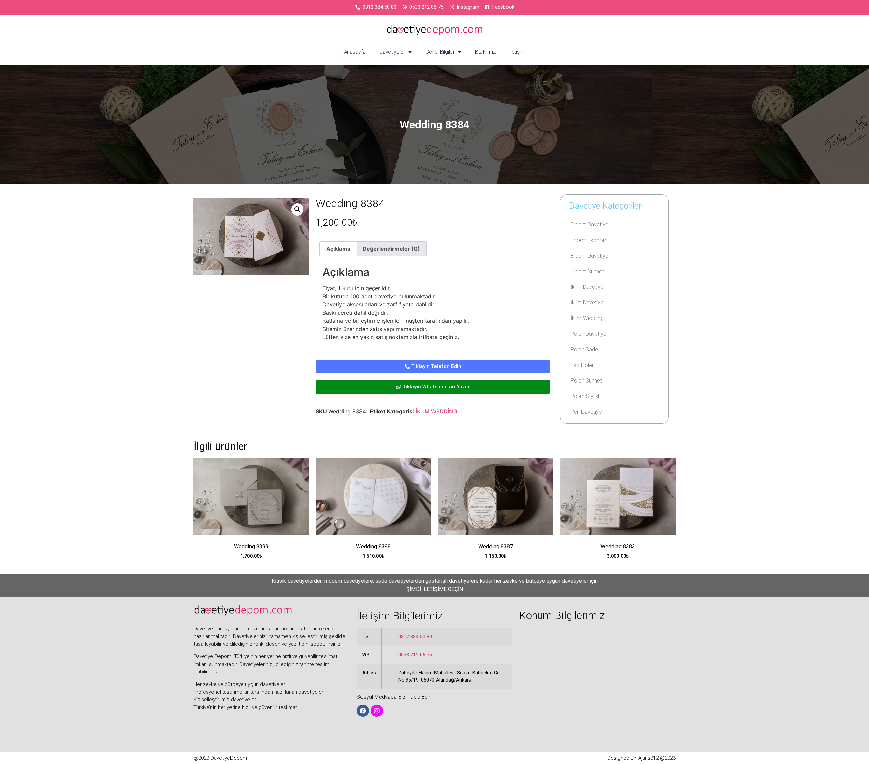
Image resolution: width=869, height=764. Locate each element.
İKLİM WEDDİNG (436, 411)
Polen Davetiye (588, 334)
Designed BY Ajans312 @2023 (641, 758)
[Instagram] (377, 711)
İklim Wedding (587, 318)
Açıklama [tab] (338, 248)
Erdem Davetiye (589, 224)
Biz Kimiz (485, 52)
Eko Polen (583, 365)
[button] (297, 209)
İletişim (517, 52)
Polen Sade (584, 349)
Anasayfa (355, 52)
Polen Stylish (586, 396)
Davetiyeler (392, 52)
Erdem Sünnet (587, 271)
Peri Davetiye (586, 412)
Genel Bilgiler (440, 52)
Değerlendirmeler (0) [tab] (391, 248)
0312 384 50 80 (415, 637)
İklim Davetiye (587, 287)
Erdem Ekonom (589, 240)
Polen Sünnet (586, 380)
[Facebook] (363, 711)
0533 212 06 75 (415, 655)
